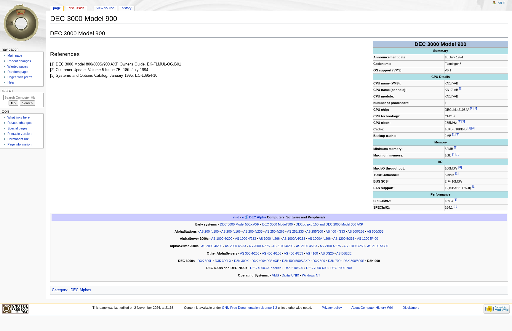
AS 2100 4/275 (330, 246)
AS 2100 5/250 (353, 246)
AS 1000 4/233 (245, 238)
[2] (471, 108)
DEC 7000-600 (316, 268)
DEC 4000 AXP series (265, 268)
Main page (14, 55)
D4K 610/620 (293, 268)
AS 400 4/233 (335, 231)
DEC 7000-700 (341, 268)
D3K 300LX (223, 261)
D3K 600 (319, 261)
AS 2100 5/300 (377, 246)
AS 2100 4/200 (282, 246)
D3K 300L (205, 261)
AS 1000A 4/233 (293, 238)
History (127, 8)
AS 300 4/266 (249, 253)
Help (10, 82)
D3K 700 (334, 261)
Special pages (17, 128)
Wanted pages (17, 66)
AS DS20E (343, 253)
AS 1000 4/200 (221, 238)
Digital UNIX (290, 275)
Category (59, 290)
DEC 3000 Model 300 (277, 224)
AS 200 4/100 (209, 231)
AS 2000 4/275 (259, 246)
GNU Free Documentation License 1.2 (249, 307)
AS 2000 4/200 (211, 246)
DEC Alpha (257, 217)
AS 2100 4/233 (306, 246)
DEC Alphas (81, 290)
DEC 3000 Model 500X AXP (239, 224)
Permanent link (18, 139)
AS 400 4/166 (271, 253)
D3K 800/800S (353, 261)
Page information (19, 144)
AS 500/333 (375, 231)
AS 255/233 (295, 231)
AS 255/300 (314, 231)
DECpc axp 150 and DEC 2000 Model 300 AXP (329, 224)
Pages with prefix (19, 77)
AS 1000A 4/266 (319, 238)
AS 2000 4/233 (235, 246)
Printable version (19, 133)
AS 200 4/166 (231, 231)
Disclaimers (411, 307)
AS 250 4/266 (274, 231)
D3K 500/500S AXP (296, 261)
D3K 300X (241, 261)
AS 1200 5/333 (343, 238)
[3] (463, 121)
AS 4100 (312, 253)
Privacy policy (332, 307)
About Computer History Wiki (372, 307)
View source (105, 8)
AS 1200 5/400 (367, 238)
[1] (461, 88)
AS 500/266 (356, 231)
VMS (275, 275)
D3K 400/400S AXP (265, 261)
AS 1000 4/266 (269, 238)
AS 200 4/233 (253, 231)
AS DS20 (327, 253)
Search (7, 90)
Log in (501, 2)
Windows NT (311, 275)
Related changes (19, 122)
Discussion (76, 8)
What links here (18, 117)
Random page (17, 71)
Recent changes (19, 61)
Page (57, 8)
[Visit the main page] (23, 23)
